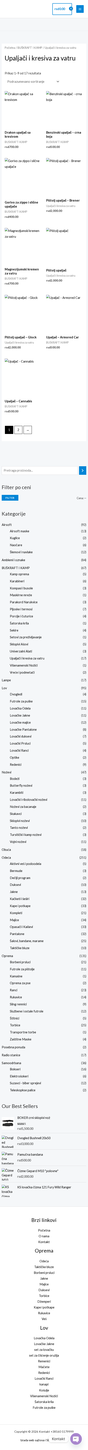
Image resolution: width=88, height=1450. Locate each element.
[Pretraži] (83, 470)
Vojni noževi (18, 842)
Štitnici (14, 1018)
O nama (44, 1236)
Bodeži (14, 778)
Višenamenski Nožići (24, 665)
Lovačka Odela (20, 708)
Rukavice (16, 997)
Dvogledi (16, 694)
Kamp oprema (19, 574)
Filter (10, 497)
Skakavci (16, 814)
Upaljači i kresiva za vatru (27, 658)
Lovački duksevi (20, 736)
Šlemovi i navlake (21, 552)
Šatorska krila (19, 623)
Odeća (6, 857)
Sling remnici (18, 1004)
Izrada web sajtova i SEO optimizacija (44, 1440)
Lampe (6, 680)
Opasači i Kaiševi (21, 927)
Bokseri (15, 1069)
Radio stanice (11, 1055)
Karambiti (16, 792)
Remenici (44, 1361)
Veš (44, 1319)
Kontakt (44, 1242)
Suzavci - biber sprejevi (25, 1083)
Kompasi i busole (21, 588)
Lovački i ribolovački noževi (28, 799)
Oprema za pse (20, 983)
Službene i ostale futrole (26, 1011)
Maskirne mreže (21, 595)
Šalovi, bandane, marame (27, 941)
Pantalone (17, 934)
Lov (4, 688)
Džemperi (44, 1301)
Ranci (13, 990)
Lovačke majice (20, 722)
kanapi (44, 1384)
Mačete (44, 1367)
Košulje (44, 1390)
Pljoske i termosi (21, 609)
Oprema (7, 956)
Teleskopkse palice (22, 1090)
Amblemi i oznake (13, 560)
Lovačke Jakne (20, 715)
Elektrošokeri (19, 1076)
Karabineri (17, 581)
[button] (82, 24)
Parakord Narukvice (24, 602)
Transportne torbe (23, 1032)
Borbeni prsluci (20, 962)
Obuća (6, 849)
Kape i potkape (20, 906)
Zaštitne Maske (20, 1039)
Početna (10, 47)
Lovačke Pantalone (23, 729)
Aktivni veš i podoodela (25, 864)
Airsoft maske (19, 531)
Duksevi (15, 885)
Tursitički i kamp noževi (25, 834)
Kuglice (15, 538)
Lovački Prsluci (20, 743)
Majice (14, 920)
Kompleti (16, 913)
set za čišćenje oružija (44, 1355)
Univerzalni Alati (21, 651)
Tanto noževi (19, 827)
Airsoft (7, 525)
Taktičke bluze (19, 948)
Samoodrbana (11, 1063)
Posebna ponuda (13, 1047)
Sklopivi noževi (20, 821)
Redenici (15, 764)
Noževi (6, 772)
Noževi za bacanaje (23, 806)
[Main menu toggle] (80, 9)
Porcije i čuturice (21, 616)
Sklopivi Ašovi (19, 644)
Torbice (15, 1025)
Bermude (16, 871)
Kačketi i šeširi (19, 899)
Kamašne (16, 976)
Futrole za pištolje (22, 969)
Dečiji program (20, 878)
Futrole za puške (21, 701)
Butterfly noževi (21, 785)
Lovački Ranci (19, 750)
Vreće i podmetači (22, 672)
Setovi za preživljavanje (26, 637)
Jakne (14, 892)
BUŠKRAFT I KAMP (16, 568)
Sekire (14, 630)
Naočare (16, 545)
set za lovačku (44, 1349)
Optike (14, 757)
